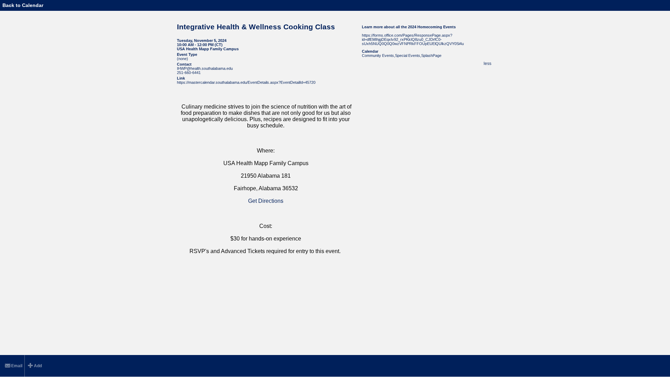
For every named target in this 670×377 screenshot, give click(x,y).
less (487, 63)
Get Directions (265, 201)
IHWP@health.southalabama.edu (205, 68)
